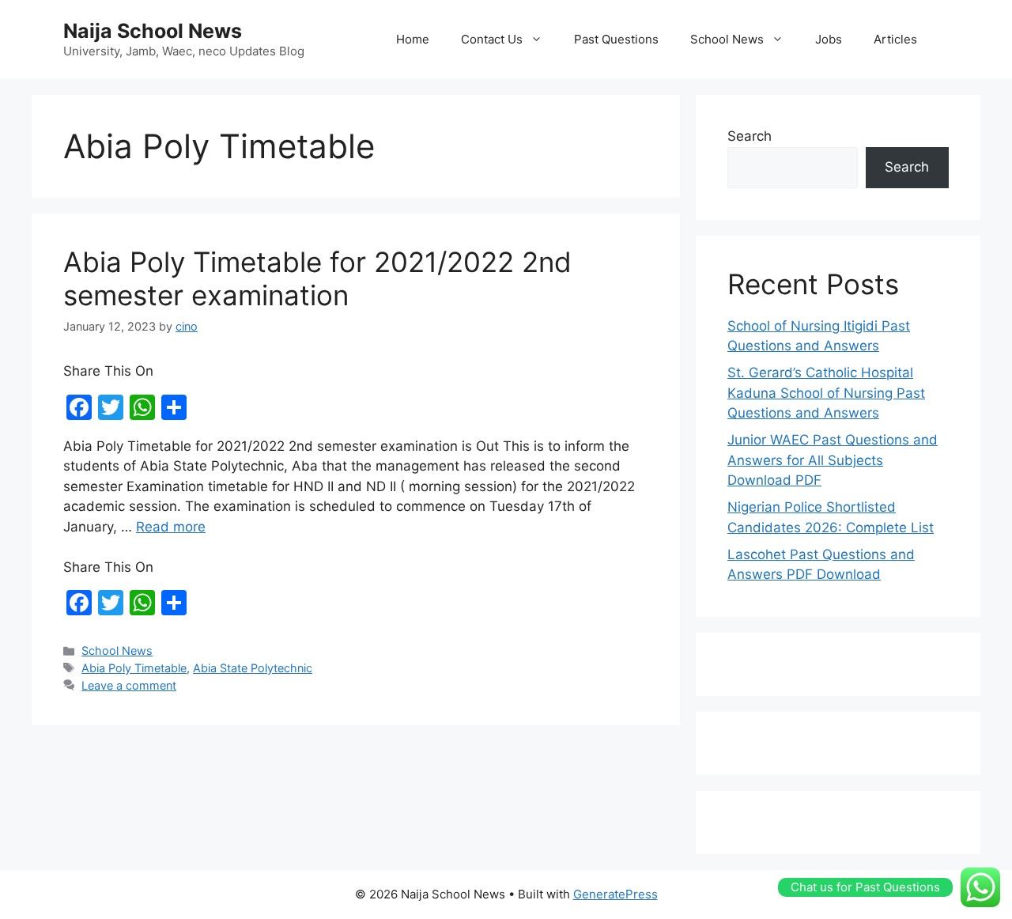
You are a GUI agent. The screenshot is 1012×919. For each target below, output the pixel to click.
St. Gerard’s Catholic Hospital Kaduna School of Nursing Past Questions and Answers (826, 393)
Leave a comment (128, 685)
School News (727, 39)
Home (412, 39)
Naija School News (152, 31)
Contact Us (492, 39)
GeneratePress (615, 894)
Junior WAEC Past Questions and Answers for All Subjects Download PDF (832, 460)
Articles (895, 39)
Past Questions (616, 39)
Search (749, 136)
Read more (171, 527)
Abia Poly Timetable (134, 668)
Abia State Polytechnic (252, 668)
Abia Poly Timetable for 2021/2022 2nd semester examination (317, 278)
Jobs (828, 39)
